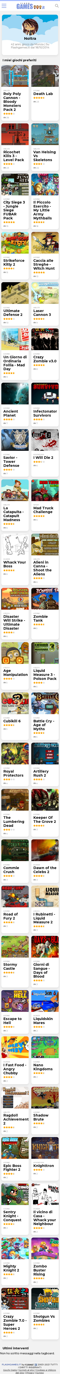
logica (6, 613)
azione (36, 90)
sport (36, 505)
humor (6, 559)
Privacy (30, 1372)
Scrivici (40, 1372)
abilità (6, 90)
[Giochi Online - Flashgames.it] (30, 9)
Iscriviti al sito (27, 1370)
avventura (38, 454)
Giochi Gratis (10, 1370)
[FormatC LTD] (31, 1364)
